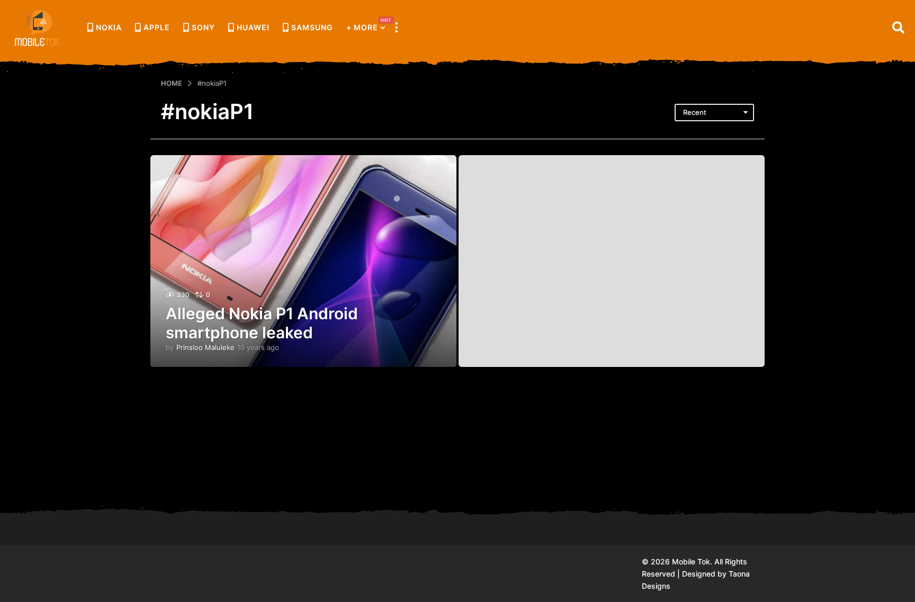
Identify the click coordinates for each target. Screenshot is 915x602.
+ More (365, 24)
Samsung (312, 27)
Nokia (109, 27)
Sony (203, 27)
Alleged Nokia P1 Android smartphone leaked (262, 323)
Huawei (253, 27)
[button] (396, 27)
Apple (156, 27)
